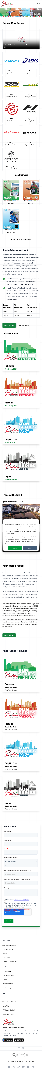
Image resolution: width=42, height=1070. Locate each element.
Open (38, 4)
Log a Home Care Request (9, 961)
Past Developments (7, 983)
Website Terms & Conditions (10, 1002)
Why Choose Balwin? (8, 975)
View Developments (24, 325)
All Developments (7, 971)
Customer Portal (7, 957)
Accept (15, 548)
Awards (4, 979)
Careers (4, 953)
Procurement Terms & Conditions (11, 998)
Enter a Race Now (9, 325)
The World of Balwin (8, 949)
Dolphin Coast (18, 284)
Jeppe (27, 284)
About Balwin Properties (9, 945)
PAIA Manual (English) (8, 1010)
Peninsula (32, 282)
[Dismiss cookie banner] (36, 521)
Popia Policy (5, 1006)
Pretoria (9, 284)
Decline (30, 548)
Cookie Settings (6, 988)
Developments (11, 299)
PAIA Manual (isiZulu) (8, 1014)
